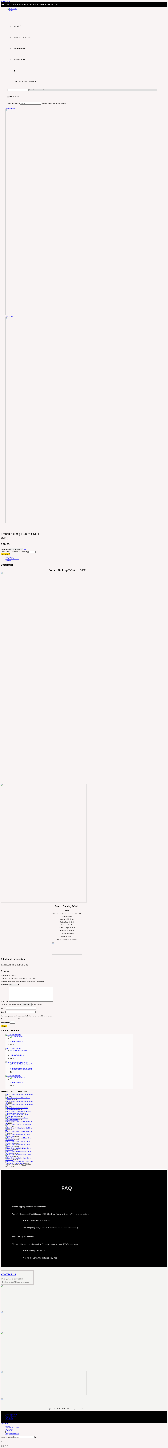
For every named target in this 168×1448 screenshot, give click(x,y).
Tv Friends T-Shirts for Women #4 (21, 1069)
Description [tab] (9, 557)
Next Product (9, 316)
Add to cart (5, 554)
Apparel (7, 1426)
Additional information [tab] (12, 559)
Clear (24, 549)
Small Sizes (5, 549)
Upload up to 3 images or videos (11, 1004)
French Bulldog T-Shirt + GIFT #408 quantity (14, 552)
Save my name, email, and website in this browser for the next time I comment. (28, 1016)
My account (9, 1419)
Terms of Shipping (11, 1414)
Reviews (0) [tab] (9, 560)
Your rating (5, 985)
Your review (5, 1001)
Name (3, 1008)
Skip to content (5, 1)
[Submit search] (35, 1437)
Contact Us (8, 1417)
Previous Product (10, 108)
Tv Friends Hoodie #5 (16, 1083)
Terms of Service (10, 1416)
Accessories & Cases (12, 1428)
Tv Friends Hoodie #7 (16, 1042)
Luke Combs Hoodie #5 (17, 1055)
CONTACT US (8, 1274)
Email (3, 1012)
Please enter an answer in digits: (11, 1019)
